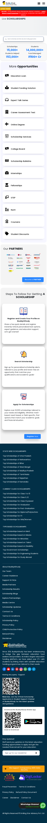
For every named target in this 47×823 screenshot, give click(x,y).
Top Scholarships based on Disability (18, 546)
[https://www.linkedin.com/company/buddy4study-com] (12, 669)
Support (21, 674)
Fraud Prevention (9, 787)
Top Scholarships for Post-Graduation (18, 508)
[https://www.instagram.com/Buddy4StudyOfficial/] (21, 669)
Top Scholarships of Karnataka (15, 482)
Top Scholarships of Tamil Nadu (16, 474)
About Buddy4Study (11, 566)
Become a (33, 279)
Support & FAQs (9, 580)
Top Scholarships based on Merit (16, 531)
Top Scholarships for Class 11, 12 (16, 497)
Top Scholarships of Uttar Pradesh (17, 456)
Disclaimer (7, 638)
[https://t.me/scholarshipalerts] (34, 669)
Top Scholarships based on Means (17, 535)
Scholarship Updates (11, 607)
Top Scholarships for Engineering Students (20, 553)
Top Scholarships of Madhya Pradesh (18, 471)
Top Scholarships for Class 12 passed (18, 501)
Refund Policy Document (26, 792)
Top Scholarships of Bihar (13, 463)
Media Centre (8, 602)
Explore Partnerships (11, 598)
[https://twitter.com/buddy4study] (29, 669)
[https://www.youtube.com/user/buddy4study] (8, 669)
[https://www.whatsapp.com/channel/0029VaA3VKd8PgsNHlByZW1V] (25, 669)
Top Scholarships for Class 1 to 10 (16, 493)
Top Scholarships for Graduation (16, 505)
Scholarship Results (11, 589)
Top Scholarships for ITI (12, 516)
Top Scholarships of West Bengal (16, 467)
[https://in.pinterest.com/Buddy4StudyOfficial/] (17, 669)
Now (32, 436)
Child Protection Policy (12, 629)
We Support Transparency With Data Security (24, 769)
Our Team (6, 571)
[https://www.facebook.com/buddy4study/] (4, 669)
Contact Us (7, 611)
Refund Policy (8, 634)
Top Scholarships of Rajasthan (15, 478)
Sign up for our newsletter (17, 753)
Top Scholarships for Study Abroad (17, 557)
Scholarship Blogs (10, 593)
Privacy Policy (8, 625)
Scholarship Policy (10, 620)
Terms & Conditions (11, 616)
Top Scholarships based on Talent (17, 542)
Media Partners (9, 584)
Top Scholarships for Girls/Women (17, 519)
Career (5, 798)
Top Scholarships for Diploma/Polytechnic (20, 512)
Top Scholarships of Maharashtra (16, 459)
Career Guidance (10, 575)
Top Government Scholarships (15, 550)
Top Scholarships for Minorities (15, 539)
